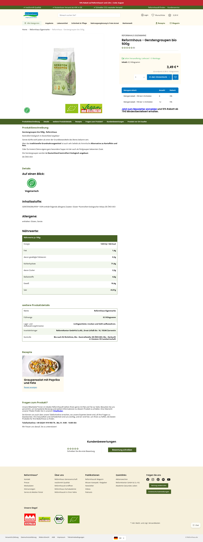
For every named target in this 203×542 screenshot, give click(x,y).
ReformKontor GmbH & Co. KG (128, 482)
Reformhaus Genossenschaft (66, 479)
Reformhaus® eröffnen (64, 486)
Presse (26, 482)
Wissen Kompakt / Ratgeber (96, 482)
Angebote (49, 23)
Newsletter (89, 486)
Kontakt (27, 479)
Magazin (176, 23)
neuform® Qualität (33, 7)
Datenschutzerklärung (28, 537)
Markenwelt (127, 23)
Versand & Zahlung (11, 537)
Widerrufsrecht (44, 537)
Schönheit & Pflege (79, 23)
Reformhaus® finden (156, 7)
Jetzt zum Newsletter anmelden (139, 109)
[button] (127, 47)
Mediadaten (29, 486)
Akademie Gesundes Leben (126, 486)
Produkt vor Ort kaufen (137, 122)
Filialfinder (58, 411)
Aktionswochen (122, 479)
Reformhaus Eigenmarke (40, 30)
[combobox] (89, 15)
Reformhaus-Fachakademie (65, 489)
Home (24, 30)
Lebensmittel (62, 23)
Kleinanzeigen (29, 489)
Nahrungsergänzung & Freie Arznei (105, 23)
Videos (87, 489)
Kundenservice (173, 7)
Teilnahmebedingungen (76, 537)
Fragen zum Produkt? (94, 122)
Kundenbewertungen (115, 122)
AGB (53, 537)
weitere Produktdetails (62, 122)
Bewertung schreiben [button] (122, 450)
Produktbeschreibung (31, 122)
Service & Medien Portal (33, 492)
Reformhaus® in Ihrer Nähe (66, 492)
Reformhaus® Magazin (94, 479)
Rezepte (161, 23)
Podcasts (88, 492)
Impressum (61, 537)
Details (46, 122)
